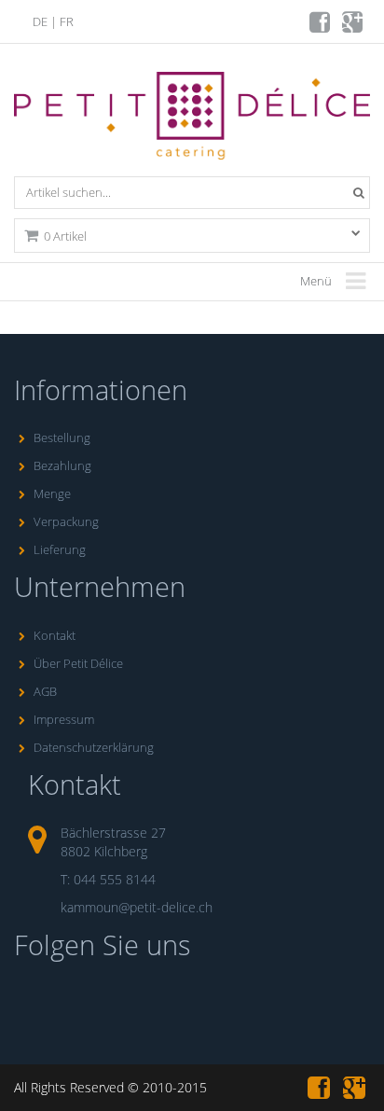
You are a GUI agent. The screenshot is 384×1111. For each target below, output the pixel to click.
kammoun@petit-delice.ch (137, 907)
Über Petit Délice (78, 663)
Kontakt (54, 635)
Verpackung (66, 521)
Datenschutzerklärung (94, 747)
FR (67, 21)
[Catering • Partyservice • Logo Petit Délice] (195, 120)
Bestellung (62, 437)
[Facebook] (321, 27)
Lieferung (60, 549)
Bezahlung (62, 465)
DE (40, 21)
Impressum (64, 719)
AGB (45, 691)
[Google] (353, 27)
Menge (52, 493)
